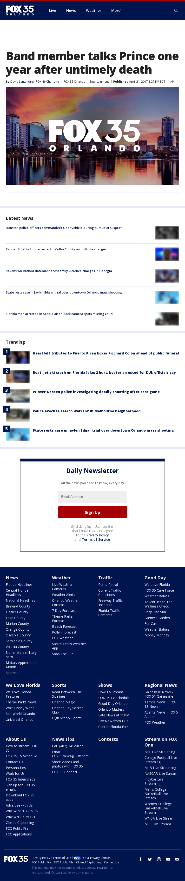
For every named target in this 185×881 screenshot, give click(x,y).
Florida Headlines (19, 584)
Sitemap (12, 672)
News (12, 578)
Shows (105, 685)
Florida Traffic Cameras (109, 612)
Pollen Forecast (64, 632)
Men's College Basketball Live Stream (156, 793)
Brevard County (18, 606)
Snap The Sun (62, 654)
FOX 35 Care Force (159, 590)
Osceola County (18, 635)
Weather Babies (157, 596)
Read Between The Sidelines (67, 694)
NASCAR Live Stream (161, 773)
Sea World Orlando (20, 713)
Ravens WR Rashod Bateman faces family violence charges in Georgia (59, 271)
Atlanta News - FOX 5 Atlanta (161, 714)
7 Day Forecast (64, 610)
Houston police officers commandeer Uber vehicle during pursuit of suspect (64, 228)
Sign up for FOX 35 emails (20, 787)
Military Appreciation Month (22, 664)
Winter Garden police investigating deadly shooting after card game (96, 391)
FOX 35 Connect (64, 772)
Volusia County (17, 646)
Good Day (155, 578)
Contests (108, 739)
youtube (168, 859)
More (115, 10)
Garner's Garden (157, 617)
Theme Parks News (21, 702)
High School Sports (67, 718)
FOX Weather (62, 638)
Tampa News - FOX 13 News (160, 704)
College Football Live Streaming (161, 759)
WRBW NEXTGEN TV (22, 811)
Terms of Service (96, 539)
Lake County (15, 617)
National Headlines (20, 600)
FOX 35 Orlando (75, 82)
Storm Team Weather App (69, 645)
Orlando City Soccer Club (67, 710)
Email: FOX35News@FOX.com (70, 753)
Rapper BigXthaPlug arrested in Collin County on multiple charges (56, 249)
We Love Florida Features (18, 694)
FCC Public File (17, 828)
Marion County (17, 623)
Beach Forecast (64, 626)
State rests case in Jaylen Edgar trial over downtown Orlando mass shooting (64, 292)
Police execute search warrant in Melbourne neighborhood (87, 411)
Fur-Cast (151, 623)
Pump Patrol (108, 584)
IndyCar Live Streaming (154, 781)
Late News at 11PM (113, 715)
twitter (150, 859)
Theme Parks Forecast (62, 618)
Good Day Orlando (113, 703)
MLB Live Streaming (160, 767)
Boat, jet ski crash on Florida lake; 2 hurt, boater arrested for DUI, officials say (104, 372)
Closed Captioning (20, 822)
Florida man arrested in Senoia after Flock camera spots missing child (59, 314)
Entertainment (99, 82)
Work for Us (15, 773)
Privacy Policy (97, 535)
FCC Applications (19, 834)
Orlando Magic (63, 702)
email (177, 859)
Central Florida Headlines (17, 592)
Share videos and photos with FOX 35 (67, 764)
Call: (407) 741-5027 (67, 746)
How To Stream (110, 692)
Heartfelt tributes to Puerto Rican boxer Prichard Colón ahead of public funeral (106, 353)
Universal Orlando (19, 719)
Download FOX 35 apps (20, 797)
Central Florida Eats (113, 726)
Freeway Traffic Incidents (110, 602)
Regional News (161, 685)
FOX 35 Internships (20, 779)
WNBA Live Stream (159, 818)
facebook (141, 859)
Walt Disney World (20, 708)
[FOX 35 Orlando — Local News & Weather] (22, 10)
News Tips (63, 739)
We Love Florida (157, 584)
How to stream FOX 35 (21, 748)
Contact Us (14, 762)
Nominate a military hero (21, 654)
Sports (59, 685)
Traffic (105, 578)
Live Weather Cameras (62, 586)
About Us (16, 739)
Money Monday (157, 635)
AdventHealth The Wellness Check (158, 604)
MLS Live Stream (158, 824)
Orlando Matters (111, 709)
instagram (159, 859)
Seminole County (19, 641)
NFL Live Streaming (160, 751)
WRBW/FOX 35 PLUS (22, 816)
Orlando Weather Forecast (65, 602)
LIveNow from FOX (113, 721)
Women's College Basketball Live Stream (158, 808)
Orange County (17, 629)
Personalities (16, 767)
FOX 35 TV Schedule (114, 697)
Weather (61, 578)
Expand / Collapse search (176, 10)
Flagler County (17, 612)
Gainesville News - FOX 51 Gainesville (159, 694)
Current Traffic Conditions (109, 592)
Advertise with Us (19, 805)
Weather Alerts (63, 594)
